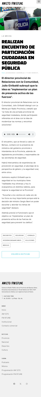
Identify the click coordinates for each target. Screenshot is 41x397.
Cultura (5, 350)
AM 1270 (5, 314)
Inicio (4, 310)
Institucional (7, 322)
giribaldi (31, 235)
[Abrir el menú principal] (39, 1)
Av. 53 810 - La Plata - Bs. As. (13, 298)
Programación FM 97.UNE (12, 374)
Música (4, 366)
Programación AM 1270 (11, 370)
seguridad (19, 235)
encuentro (7, 235)
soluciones (29, 240)
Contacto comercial (9, 326)
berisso (6, 245)
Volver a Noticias (20, 254)
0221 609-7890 (8, 296)
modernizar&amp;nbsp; (12, 240)
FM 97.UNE (6, 318)
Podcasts (5, 362)
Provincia (5, 338)
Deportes (5, 346)
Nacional (5, 342)
